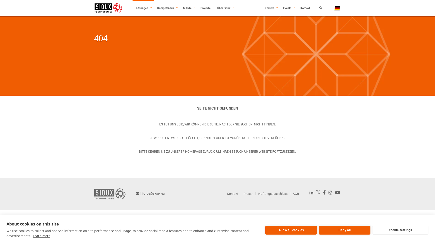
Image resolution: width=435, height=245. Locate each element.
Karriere (269, 8)
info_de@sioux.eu (152, 193)
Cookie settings (400, 230)
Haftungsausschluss (273, 194)
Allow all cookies (291, 230)
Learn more (41, 236)
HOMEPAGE (193, 151)
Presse (248, 194)
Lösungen (142, 8)
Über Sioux (223, 8)
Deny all (344, 230)
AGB (296, 194)
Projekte (205, 8)
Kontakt (305, 8)
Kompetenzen (165, 8)
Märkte (187, 8)
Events (287, 8)
